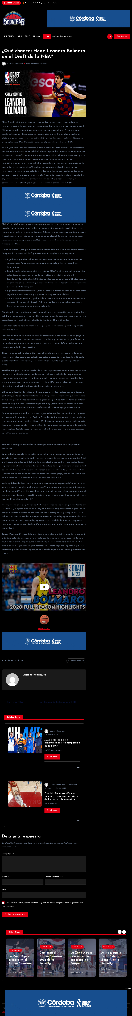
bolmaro (47, 788)
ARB (20, 36)
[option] (20, 958)
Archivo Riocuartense (62, 36)
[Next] (124, 932)
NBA (47, 36)
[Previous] (120, 932)
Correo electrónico (54, 877)
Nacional (37, 36)
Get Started (122, 36)
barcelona (73, 785)
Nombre (6, 877)
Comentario (8, 854)
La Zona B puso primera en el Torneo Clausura (20, 960)
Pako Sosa (13, 969)
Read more (52, 757)
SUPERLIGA (9, 36)
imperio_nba (44, 629)
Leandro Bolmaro (77, 661)
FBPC (27, 36)
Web (4, 890)
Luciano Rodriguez (15, 64)
